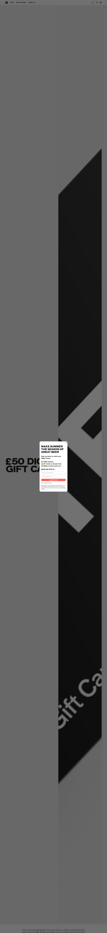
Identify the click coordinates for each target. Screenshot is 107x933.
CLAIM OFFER (53, 480)
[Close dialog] (66, 442)
